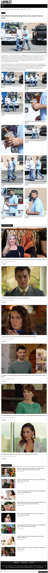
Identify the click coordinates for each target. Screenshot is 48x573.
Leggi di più (4, 263)
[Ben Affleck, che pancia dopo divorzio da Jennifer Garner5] (12, 139)
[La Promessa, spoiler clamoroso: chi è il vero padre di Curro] (24, 281)
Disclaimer (31, 562)
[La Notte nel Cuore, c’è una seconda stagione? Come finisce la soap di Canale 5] (8, 551)
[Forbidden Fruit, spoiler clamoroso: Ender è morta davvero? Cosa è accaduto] (24, 437)
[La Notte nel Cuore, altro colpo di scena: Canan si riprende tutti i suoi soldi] (24, 320)
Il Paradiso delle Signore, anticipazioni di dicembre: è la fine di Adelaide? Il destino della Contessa (24, 415)
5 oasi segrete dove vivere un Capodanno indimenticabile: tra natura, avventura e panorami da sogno (31, 525)
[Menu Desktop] (2, 6)
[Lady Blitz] (6, 2)
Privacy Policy (24, 562)
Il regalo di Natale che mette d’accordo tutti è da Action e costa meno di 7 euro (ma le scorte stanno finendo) (31, 503)
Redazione (16, 562)
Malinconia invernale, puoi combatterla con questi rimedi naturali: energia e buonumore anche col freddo (30, 469)
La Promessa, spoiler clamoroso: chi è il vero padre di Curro (15, 298)
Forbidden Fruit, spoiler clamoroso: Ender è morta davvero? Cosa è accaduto (19, 454)
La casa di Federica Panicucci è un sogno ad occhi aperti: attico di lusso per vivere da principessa (24, 259)
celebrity (3, 13)
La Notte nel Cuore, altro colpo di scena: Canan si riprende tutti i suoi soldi (18, 336)
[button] (46, 6)
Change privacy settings (43, 571)
